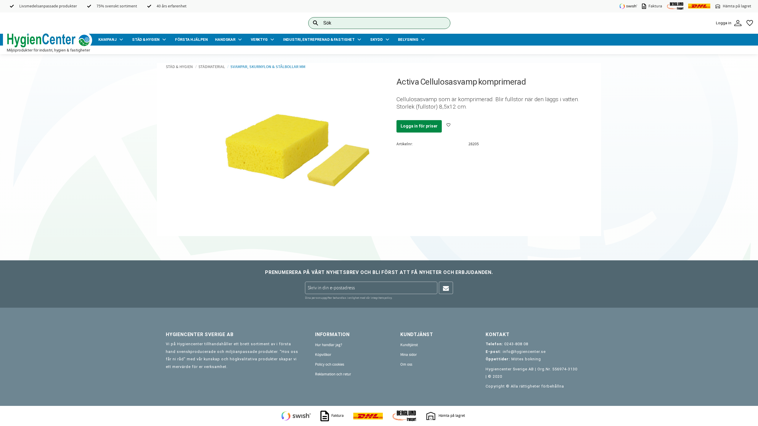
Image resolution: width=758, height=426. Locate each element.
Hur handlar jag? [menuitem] (328, 345)
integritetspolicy (381, 297)
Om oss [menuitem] (406, 364)
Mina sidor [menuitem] (408, 354)
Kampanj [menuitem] (107, 39)
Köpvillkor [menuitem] (323, 354)
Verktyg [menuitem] (259, 39)
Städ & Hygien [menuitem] (146, 39)
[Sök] (441, 23)
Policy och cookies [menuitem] (329, 364)
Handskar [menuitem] (225, 39)
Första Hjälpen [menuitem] (191, 39)
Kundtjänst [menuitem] (409, 345)
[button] (750, 23)
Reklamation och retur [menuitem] (333, 374)
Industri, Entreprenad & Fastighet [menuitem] (319, 39)
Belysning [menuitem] (408, 39)
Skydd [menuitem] (376, 39)
